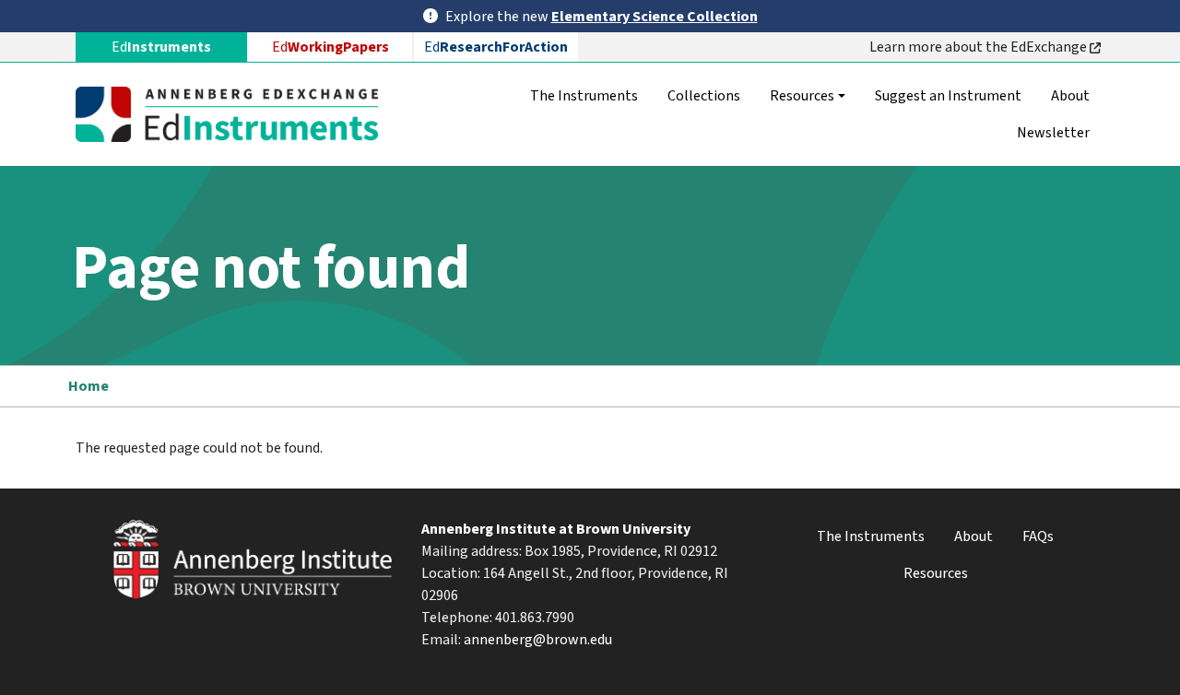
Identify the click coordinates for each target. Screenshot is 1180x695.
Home (88, 386)
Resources (935, 573)
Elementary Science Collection (654, 16)
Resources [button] (802, 96)
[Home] (234, 114)
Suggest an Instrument (948, 96)
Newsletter (1053, 133)
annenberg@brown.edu (538, 640)
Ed (330, 47)
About (1070, 96)
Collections (703, 96)
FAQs (1038, 536)
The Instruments (584, 96)
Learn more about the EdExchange (979, 47)
